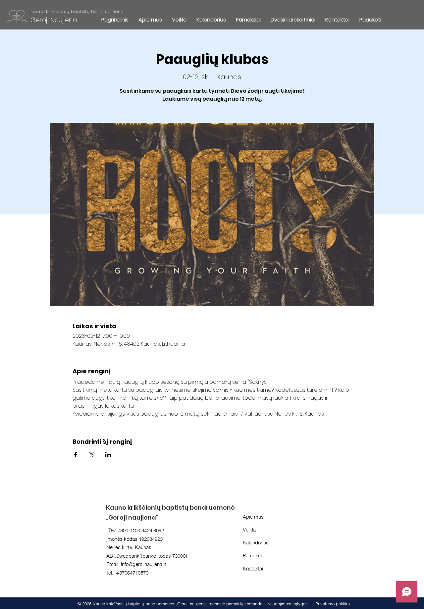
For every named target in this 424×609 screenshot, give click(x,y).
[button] (179, 19)
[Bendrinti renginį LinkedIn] (108, 454)
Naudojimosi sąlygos (287, 603)
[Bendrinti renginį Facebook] (76, 454)
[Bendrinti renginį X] (92, 454)
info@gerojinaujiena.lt (143, 564)
